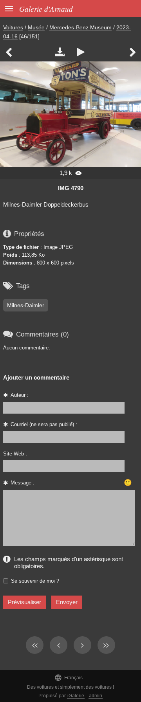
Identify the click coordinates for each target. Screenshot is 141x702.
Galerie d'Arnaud (46, 9)
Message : (22, 483)
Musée (36, 27)
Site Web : (15, 454)
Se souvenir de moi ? (35, 581)
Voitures (13, 27)
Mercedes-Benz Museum (80, 27)
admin (95, 695)
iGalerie (75, 695)
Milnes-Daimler (25, 305)
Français (68, 677)
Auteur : (20, 395)
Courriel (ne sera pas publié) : (44, 424)
